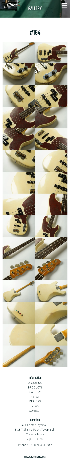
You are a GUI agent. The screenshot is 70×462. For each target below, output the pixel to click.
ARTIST (35, 396)
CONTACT (35, 410)
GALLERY (35, 392)
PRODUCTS (35, 387)
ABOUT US (35, 383)
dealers (35, 401)
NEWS (35, 406)
